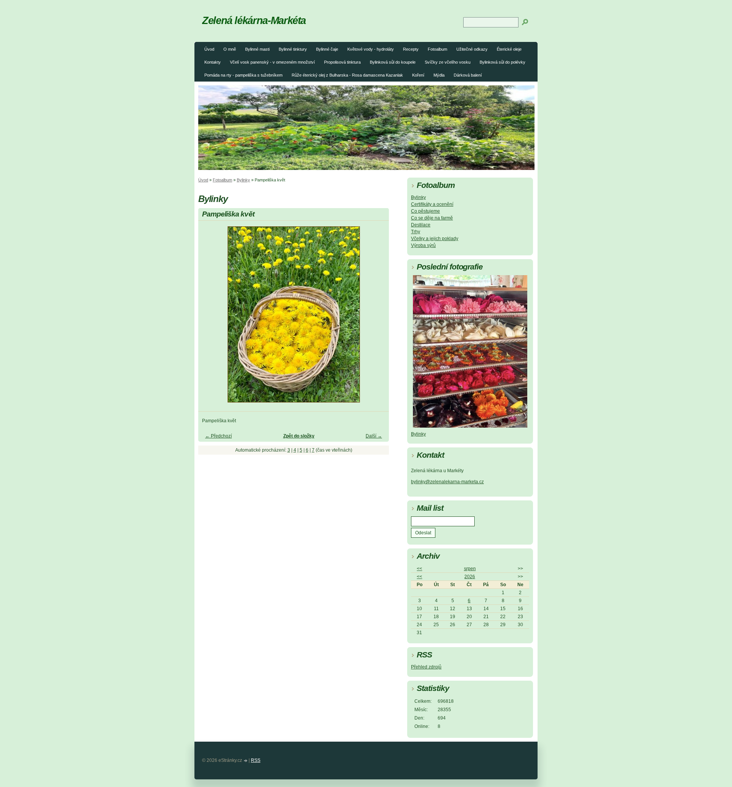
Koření (418, 75)
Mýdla (439, 75)
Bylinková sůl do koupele (393, 62)
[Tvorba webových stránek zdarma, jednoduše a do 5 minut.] (246, 761)
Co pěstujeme (425, 211)
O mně (229, 49)
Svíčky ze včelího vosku (447, 62)
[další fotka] (376, 317)
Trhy (415, 231)
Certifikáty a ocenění (432, 204)
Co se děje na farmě (432, 218)
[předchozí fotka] (210, 317)
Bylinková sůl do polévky (502, 62)
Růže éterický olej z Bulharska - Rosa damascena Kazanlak (347, 75)
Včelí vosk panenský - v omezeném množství (272, 62)
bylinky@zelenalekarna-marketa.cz (447, 481)
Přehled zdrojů (426, 667)
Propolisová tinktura (342, 62)
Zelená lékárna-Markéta (254, 20)
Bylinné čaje (327, 49)
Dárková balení (468, 75)
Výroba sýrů (423, 245)
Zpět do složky (299, 436)
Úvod (209, 49)
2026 (469, 576)
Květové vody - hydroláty (370, 49)
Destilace (420, 225)
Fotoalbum (437, 49)
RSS (255, 760)
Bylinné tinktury (293, 49)
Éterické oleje (509, 49)
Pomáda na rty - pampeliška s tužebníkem (243, 75)
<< (419, 568)
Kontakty (212, 62)
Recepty (411, 49)
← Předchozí (218, 436)
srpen (470, 568)
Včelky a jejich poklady (434, 238)
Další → (374, 436)
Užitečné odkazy (472, 49)
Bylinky (243, 180)
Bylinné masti (257, 49)
